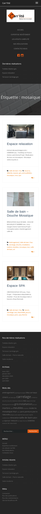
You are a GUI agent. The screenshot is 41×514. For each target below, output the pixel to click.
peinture (28, 411)
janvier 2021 (6, 374)
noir (18, 412)
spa (19, 175)
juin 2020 (5, 378)
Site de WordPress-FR (9, 500)
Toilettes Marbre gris (9, 69)
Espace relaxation (8, 73)
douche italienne (12, 401)
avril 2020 (5, 381)
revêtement (6, 418)
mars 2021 (5, 371)
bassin (26, 310)
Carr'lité (6, 3)
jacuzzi (28, 312)
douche (18, 245)
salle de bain (25, 417)
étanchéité (21, 312)
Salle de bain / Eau (15, 171)
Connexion (6, 493)
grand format (10, 404)
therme (24, 315)
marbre (9, 247)
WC (9, 423)
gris (20, 173)
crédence (34, 397)
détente (9, 173)
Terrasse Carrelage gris (10, 77)
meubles (16, 247)
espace (15, 173)
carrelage (12, 245)
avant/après (18, 393)
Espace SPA (16, 285)
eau (15, 312)
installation (26, 245)
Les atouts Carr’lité (20, 39)
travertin (5, 423)
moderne (33, 408)
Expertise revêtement (20, 34)
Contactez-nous (20, 49)
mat (11, 408)
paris (16, 315)
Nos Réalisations (20, 44)
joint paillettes (27, 173)
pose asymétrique (20, 415)
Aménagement (14, 242)
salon (35, 417)
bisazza (27, 171)
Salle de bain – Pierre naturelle (13, 355)
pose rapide (29, 415)
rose (16, 175)
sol (14, 249)
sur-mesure (12, 420)
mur (28, 247)
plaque (12, 415)
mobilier (26, 408)
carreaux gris (12, 397)
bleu (27, 392)
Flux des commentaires (10, 498)
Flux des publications (9, 496)
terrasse (20, 421)
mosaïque (10, 175)
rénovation (14, 417)
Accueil (20, 30)
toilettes (31, 420)
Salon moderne (7, 359)
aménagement (8, 392)
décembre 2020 (7, 376)
